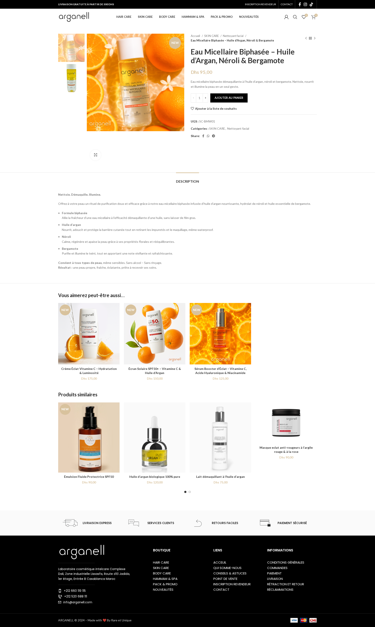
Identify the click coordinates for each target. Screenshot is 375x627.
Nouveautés (163, 589)
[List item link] (94, 590)
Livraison (275, 578)
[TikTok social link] (311, 4)
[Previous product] (306, 38)
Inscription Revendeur (232, 584)
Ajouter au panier (229, 97)
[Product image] (89, 334)
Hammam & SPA (165, 578)
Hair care (161, 562)
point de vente (225, 578)
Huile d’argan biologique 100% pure (154, 476)
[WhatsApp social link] (208, 136)
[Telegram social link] (213, 136)
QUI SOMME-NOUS (227, 568)
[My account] (286, 17)
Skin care (161, 568)
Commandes (277, 568)
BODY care (162, 573)
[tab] (187, 179)
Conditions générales (285, 562)
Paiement (274, 573)
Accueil (196, 36)
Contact (221, 589)
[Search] (295, 17)
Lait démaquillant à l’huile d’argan (220, 476)
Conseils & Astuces (230, 573)
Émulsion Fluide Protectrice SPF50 (89, 476)
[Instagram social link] (305, 4)
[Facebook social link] (299, 4)
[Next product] (314, 38)
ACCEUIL (219, 562)
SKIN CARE (211, 36)
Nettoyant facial (233, 36)
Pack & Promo (165, 584)
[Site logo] (74, 16)
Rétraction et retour (285, 584)
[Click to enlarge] (95, 155)
